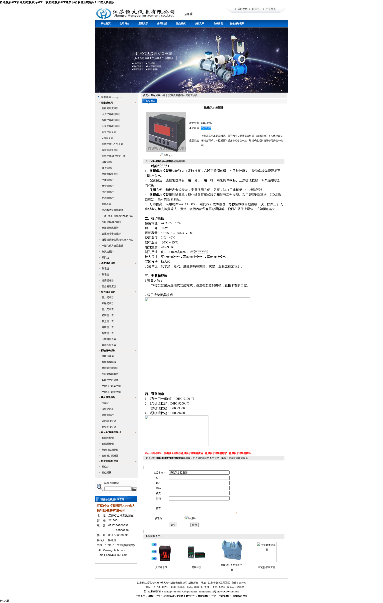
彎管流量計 (108, 186)
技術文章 (199, 23)
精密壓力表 (108, 315)
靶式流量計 (108, 197)
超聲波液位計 (109, 426)
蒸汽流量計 (108, 251)
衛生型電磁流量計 (111, 126)
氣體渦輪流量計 (110, 227)
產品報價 (181, 23)
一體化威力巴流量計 (112, 245)
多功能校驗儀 (109, 362)
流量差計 (196, 567)
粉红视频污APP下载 (112, 144)
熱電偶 (105, 274)
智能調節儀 (108, 443)
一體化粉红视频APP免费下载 (117, 215)
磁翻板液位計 (109, 420)
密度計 (105, 403)
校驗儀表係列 (108, 350)
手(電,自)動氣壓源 (111, 386)
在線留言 (218, 23)
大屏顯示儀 (161, 567)
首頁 (145, 95)
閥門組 (105, 257)
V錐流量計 (107, 138)
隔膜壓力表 (108, 327)
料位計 (105, 466)
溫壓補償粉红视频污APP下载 (117, 239)
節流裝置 (106, 203)
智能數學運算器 (266, 567)
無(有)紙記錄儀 (110, 449)
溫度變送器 (108, 280)
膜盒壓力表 (108, 321)
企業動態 (162, 23)
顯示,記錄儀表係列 (111, 432)
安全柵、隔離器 (110, 455)
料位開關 (106, 472)
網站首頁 (106, 23)
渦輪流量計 (108, 162)
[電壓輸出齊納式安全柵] (232, 558)
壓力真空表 (108, 309)
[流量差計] (196, 561)
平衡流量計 (108, 180)
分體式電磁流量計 (111, 120)
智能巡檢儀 (108, 437)
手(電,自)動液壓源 (111, 392)
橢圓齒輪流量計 (110, 174)
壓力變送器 (108, 297)
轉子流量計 (108, 168)
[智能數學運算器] (267, 561)
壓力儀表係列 (108, 291)
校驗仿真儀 (108, 356)
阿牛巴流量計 (109, 132)
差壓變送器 (108, 303)
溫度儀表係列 (108, 263)
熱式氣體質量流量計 (112, 209)
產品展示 (143, 23)
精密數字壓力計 (110, 368)
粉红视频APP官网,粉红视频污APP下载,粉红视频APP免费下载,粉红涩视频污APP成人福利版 (57, 2)
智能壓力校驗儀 (110, 380)
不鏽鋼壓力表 (109, 339)
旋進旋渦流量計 (110, 150)
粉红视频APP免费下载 (113, 156)
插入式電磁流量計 (111, 114)
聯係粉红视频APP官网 (237, 24)
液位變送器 (108, 409)
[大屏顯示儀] (161, 561)
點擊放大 (168, 155)
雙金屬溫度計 (109, 286)
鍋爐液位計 (108, 414)
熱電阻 (105, 268)
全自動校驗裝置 (110, 374)
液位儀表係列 (108, 397)
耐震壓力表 (108, 333)
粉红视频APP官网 (111, 221)
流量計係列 (107, 102)
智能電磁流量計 (110, 108)
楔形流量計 (108, 192)
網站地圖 (5, 600)
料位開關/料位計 (109, 461)
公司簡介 (124, 23)
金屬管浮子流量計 (111, 233)
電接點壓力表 (109, 345)
